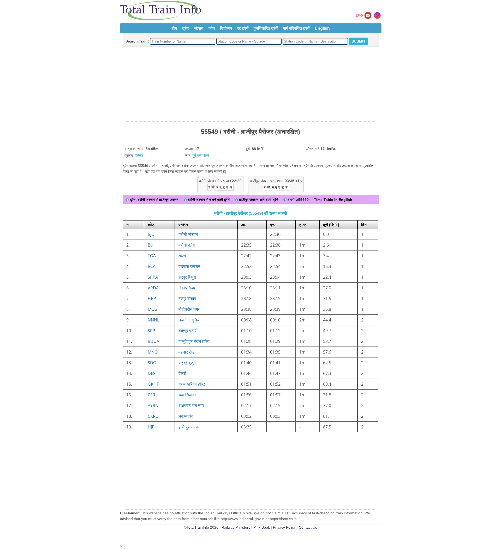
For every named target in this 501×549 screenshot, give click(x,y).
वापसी (298, 200)
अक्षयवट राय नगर (191, 405)
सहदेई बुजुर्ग (186, 363)
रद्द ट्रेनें (242, 28)
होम (174, 28)
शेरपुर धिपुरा (187, 277)
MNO (153, 352)
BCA (152, 266)
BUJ (151, 245)
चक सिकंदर (187, 395)
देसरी (182, 373)
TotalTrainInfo (198, 527)
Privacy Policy (284, 527)
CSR (151, 395)
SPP (151, 330)
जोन (211, 28)
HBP (152, 298)
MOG (153, 309)
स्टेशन (198, 28)
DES (152, 373)
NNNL (153, 320)
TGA (152, 256)
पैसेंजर (139, 155)
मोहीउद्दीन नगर (189, 309)
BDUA (153, 341)
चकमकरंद (185, 416)
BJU (151, 234)
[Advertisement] (250, 84)
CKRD (153, 416)
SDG (152, 363)
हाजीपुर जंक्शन (189, 427)
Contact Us (308, 527)
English (322, 28)
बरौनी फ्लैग (186, 245)
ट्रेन (185, 28)
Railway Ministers (236, 527)
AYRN (153, 405)
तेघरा (182, 256)
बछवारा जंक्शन (189, 266)
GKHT (153, 384)
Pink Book (261, 527)
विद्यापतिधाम (187, 288)
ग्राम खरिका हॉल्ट (191, 384)
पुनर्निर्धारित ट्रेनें (266, 28)
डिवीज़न (226, 28)
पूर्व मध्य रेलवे (201, 155)
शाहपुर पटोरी (188, 330)
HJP (151, 427)
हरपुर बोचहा (187, 298)
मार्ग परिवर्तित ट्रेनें (296, 28)
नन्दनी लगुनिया (189, 320)
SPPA (153, 277)
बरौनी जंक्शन (188, 234)
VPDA (153, 288)
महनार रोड (186, 352)
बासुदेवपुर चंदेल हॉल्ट (194, 341)
